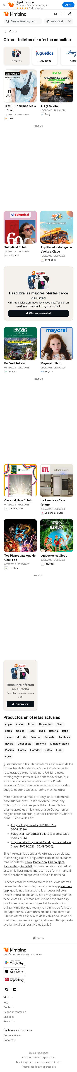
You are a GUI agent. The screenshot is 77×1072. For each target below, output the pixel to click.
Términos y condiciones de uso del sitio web (38, 1062)
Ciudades (9, 1016)
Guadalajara (56, 862)
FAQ (6, 1002)
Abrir (68, 4)
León (28, 862)
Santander (11, 866)
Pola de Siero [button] (58, 21)
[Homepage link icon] (34, 938)
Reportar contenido (15, 1012)
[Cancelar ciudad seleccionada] (69, 21)
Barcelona (40, 862)
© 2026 (38, 1052)
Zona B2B (9, 1040)
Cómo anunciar (12, 1035)
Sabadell (26, 866)
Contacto (9, 1007)
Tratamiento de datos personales (38, 1066)
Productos (10, 1021)
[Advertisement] (38, 165)
